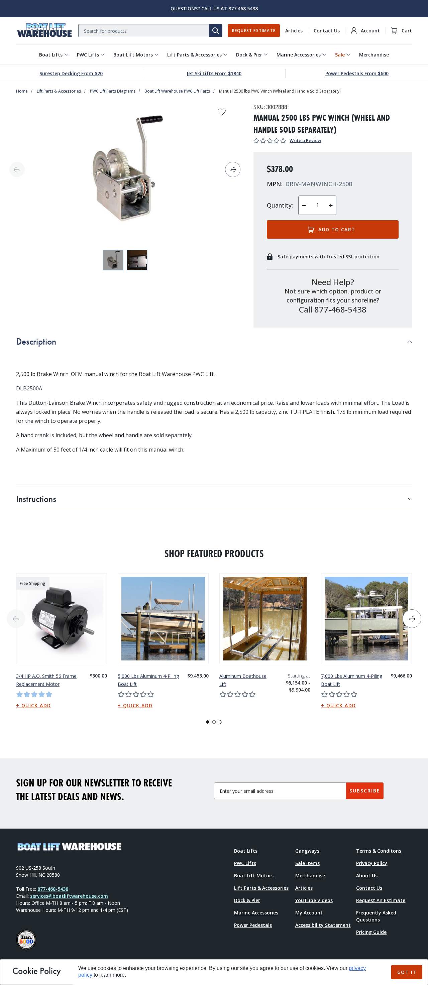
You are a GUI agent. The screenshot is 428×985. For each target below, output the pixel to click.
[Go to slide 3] (220, 722)
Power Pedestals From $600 (357, 73)
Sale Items (307, 863)
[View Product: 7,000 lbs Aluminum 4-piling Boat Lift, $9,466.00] (366, 618)
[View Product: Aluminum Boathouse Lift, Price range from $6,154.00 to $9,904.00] (265, 618)
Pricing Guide (371, 932)
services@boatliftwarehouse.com (69, 896)
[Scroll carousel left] (17, 169)
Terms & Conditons (378, 851)
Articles (294, 30)
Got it (406, 972)
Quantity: (280, 205)
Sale (340, 54)
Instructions (36, 499)
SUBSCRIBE (364, 790)
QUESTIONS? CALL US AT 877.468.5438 (214, 8)
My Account (309, 912)
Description (36, 341)
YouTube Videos (314, 900)
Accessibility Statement (323, 925)
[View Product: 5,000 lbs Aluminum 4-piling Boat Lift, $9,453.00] (163, 618)
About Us (367, 875)
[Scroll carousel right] (232, 169)
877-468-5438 (52, 889)
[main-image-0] (125, 169)
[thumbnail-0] (113, 260)
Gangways (307, 851)
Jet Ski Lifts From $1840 (214, 73)
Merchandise (374, 54)
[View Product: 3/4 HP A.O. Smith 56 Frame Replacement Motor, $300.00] (61, 618)
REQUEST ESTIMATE (254, 30)
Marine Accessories (299, 54)
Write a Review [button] (305, 140)
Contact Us (327, 30)
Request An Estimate (380, 900)
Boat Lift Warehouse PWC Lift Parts (177, 91)
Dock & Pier (249, 54)
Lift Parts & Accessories (194, 54)
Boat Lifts (51, 54)
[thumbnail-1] (137, 260)
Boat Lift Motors (133, 54)
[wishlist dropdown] (222, 114)
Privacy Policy (371, 863)
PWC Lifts (88, 54)
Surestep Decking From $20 (71, 73)
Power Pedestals (253, 925)
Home (22, 91)
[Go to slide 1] (207, 722)
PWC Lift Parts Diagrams (112, 91)
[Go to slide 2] (214, 722)
